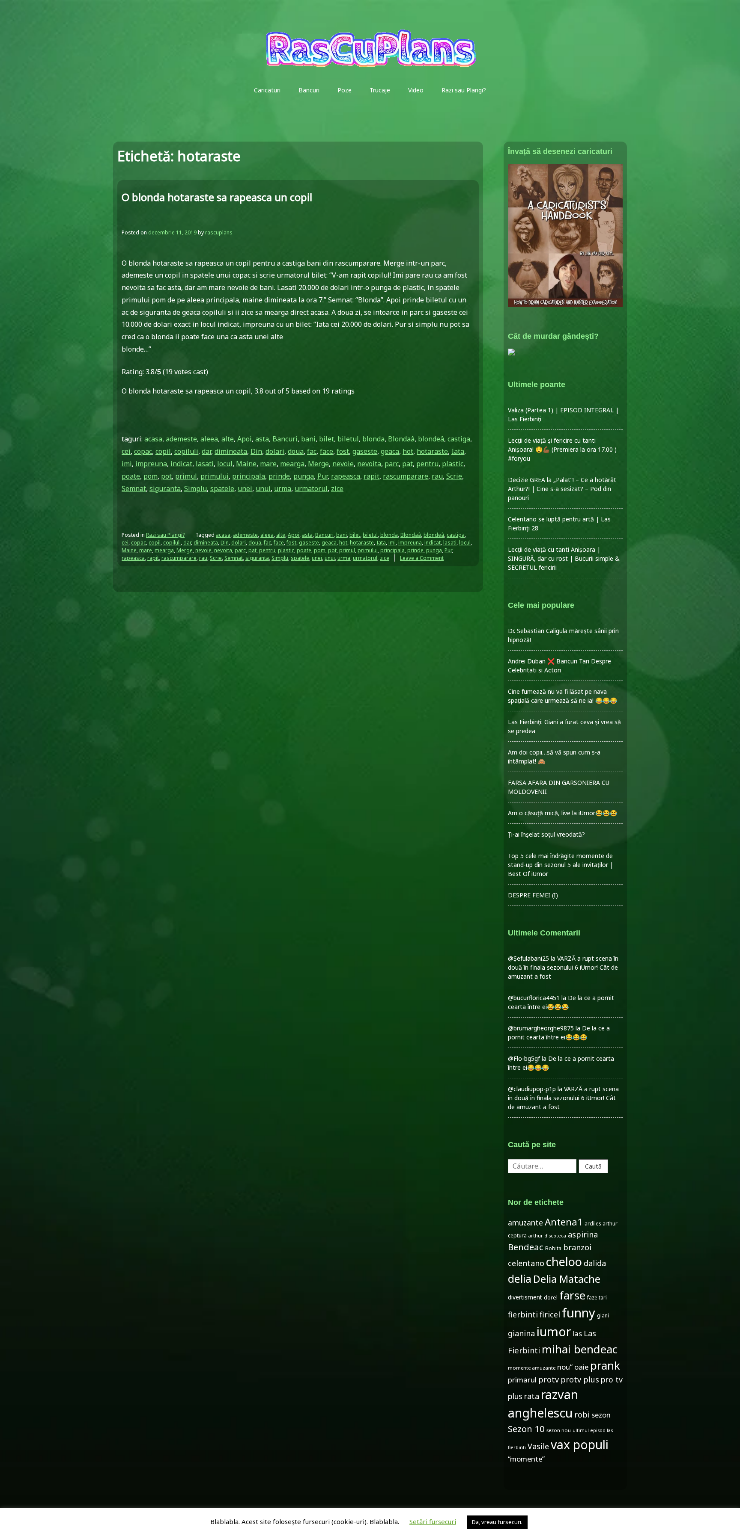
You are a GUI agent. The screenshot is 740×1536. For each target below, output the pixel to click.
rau (437, 476)
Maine (246, 463)
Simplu (195, 488)
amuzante (525, 1223)
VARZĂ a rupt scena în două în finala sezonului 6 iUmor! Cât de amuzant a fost (563, 967)
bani (308, 439)
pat (407, 463)
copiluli (186, 451)
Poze (344, 90)
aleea (209, 439)
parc (392, 463)
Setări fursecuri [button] (432, 1521)
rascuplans (219, 232)
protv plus (580, 1379)
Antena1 (564, 1221)
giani (603, 1315)
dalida (595, 1263)
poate (131, 476)
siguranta (165, 488)
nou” (565, 1367)
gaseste (364, 451)
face (326, 451)
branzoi (577, 1247)
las (577, 1333)
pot (166, 476)
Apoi (244, 439)
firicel (550, 1314)
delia (519, 1278)
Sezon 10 (526, 1429)
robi (582, 1414)
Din (256, 451)
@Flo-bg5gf (524, 1058)
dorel (551, 1297)
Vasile (538, 1446)
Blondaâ (401, 439)
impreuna (151, 463)
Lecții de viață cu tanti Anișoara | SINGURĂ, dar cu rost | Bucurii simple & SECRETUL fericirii (564, 558)
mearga (292, 463)
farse (572, 1295)
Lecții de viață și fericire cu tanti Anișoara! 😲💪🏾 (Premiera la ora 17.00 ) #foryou (562, 449)
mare (268, 463)
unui (263, 488)
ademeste (181, 439)
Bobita (553, 1248)
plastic (452, 463)
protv (548, 1379)
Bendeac (525, 1247)
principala (248, 476)
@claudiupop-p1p (532, 1089)
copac (143, 451)
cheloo (564, 1262)
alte (227, 439)
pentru (427, 463)
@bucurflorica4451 (534, 998)
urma (282, 488)
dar (206, 451)
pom (150, 476)
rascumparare (405, 476)
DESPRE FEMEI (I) (533, 895)
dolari (275, 451)
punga (303, 476)
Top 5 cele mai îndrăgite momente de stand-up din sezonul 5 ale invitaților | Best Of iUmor (560, 865)
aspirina (583, 1234)
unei (245, 488)
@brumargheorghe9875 (541, 1028)
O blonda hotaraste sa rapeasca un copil (217, 197)
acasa (153, 439)
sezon (601, 1415)
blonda (373, 439)
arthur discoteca (547, 1236)
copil (163, 451)
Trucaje (380, 90)
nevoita (369, 463)
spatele (222, 488)
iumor (554, 1331)
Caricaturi (267, 90)
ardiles (593, 1223)
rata (531, 1396)
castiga (459, 439)
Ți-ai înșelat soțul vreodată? (546, 834)
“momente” (526, 1459)
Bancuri (308, 90)
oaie (581, 1367)
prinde (279, 476)
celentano (526, 1263)
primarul (522, 1380)
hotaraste (432, 451)
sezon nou (558, 1430)
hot (408, 451)
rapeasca (345, 476)
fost (343, 451)
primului (214, 476)
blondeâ (431, 439)
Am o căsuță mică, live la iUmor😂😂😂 (562, 813)
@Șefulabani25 (528, 958)
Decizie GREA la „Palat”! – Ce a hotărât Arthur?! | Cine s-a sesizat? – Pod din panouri (562, 489)
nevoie (343, 463)
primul (186, 476)
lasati (205, 463)
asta (262, 439)
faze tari (597, 1297)
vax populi (580, 1444)
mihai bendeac (580, 1349)
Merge (318, 463)
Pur (322, 476)
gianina (521, 1333)
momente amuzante (531, 1367)
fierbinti (523, 1314)
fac (311, 451)
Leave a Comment (422, 558)
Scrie (454, 476)
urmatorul (311, 488)
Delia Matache (566, 1279)
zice (337, 488)
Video (416, 90)
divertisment (525, 1297)
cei (126, 451)
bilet (326, 439)
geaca (390, 451)
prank (605, 1365)
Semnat (134, 488)
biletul (348, 439)
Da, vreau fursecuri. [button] (497, 1522)
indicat (181, 463)
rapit (371, 476)
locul (225, 463)
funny (578, 1312)
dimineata (231, 451)
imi (127, 463)
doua (296, 451)
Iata (457, 451)
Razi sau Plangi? (464, 90)
